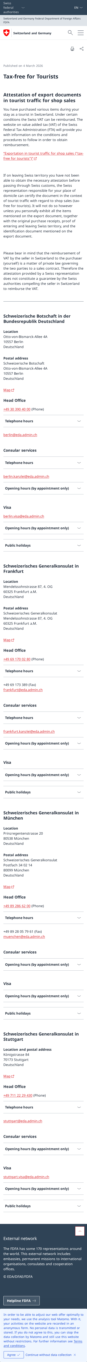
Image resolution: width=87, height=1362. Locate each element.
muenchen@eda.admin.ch (24, 936)
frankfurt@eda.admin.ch (23, 689)
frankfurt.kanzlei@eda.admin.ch (29, 731)
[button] (79, 1231)
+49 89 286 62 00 (16, 906)
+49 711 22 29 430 (17, 1095)
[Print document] (72, 48)
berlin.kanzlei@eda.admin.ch (26, 476)
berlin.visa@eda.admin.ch (23, 516)
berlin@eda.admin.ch (20, 434)
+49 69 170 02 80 (16, 659)
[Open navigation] (80, 33)
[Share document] (81, 48)
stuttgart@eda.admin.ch (22, 1121)
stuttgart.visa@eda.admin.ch (26, 1176)
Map (7, 390)
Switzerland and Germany (32, 33)
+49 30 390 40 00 (16, 409)
